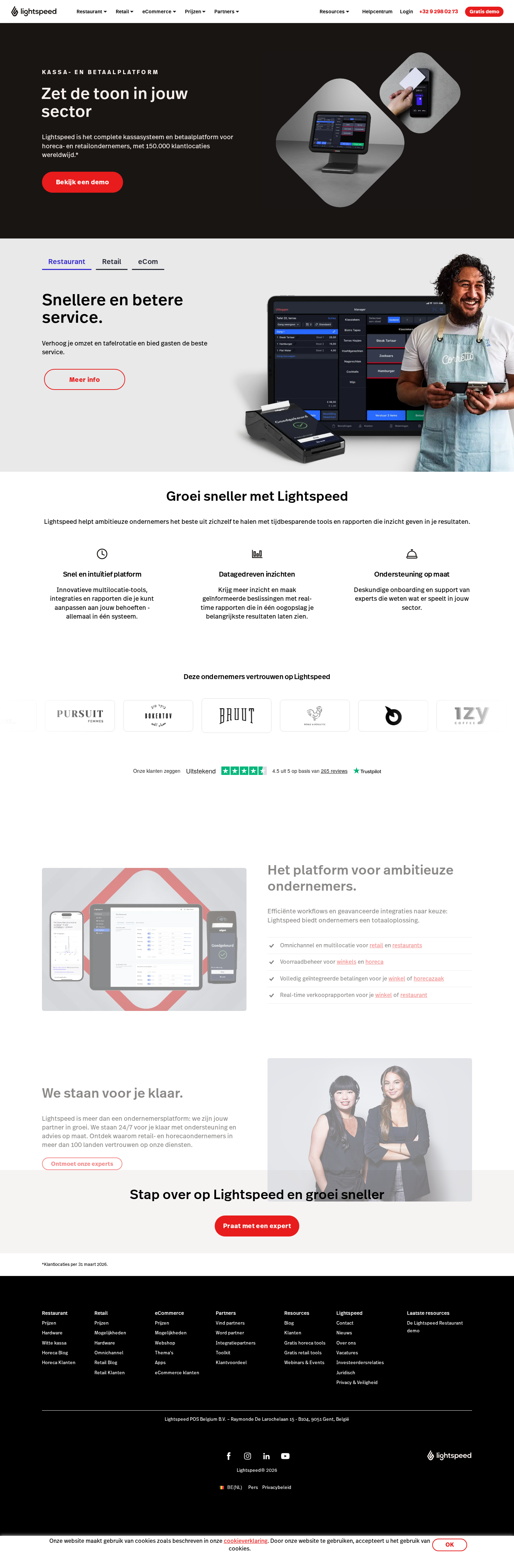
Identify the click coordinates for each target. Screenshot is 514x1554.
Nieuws (344, 1333)
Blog (289, 1323)
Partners (226, 1313)
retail (376, 945)
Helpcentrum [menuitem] (377, 11)
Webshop (165, 1343)
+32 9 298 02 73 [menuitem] (438, 11)
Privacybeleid (276, 1487)
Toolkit (223, 1353)
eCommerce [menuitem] (156, 11)
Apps (160, 1363)
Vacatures (347, 1353)
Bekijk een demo (82, 182)
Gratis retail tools (303, 1353)
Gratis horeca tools (305, 1343)
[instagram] (248, 1456)
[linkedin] (266, 1456)
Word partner (230, 1333)
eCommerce (169, 1313)
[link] (438, 11)
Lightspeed (349, 1313)
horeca (374, 962)
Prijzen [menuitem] (193, 11)
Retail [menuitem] (122, 11)
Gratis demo (484, 11)
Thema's (164, 1353)
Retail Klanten (109, 1373)
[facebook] (229, 1456)
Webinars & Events (304, 1363)
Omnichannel (108, 1353)
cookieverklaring (245, 1541)
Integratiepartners (236, 1343)
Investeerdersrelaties (360, 1363)
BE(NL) (234, 1487)
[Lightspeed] (33, 11)
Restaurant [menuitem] (89, 11)
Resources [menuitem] (332, 11)
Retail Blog (105, 1363)
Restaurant (54, 1313)
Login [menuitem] (406, 11)
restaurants (407, 945)
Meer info (84, 379)
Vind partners (230, 1323)
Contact (345, 1323)
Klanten (292, 1333)
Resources (296, 1313)
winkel (396, 979)
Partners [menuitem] (224, 11)
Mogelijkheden (110, 1333)
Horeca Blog (55, 1353)
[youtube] (285, 1456)
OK (449, 1545)
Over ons (346, 1343)
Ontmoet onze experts (82, 1164)
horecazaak (429, 979)
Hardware (52, 1333)
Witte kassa (54, 1343)
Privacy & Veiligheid (357, 1383)
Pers (253, 1487)
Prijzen (49, 1323)
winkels (346, 962)
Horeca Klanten (59, 1363)
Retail (101, 1313)
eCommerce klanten (177, 1373)
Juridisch (345, 1373)
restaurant (413, 995)
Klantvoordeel (231, 1363)
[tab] (67, 263)
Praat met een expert (257, 1225)
